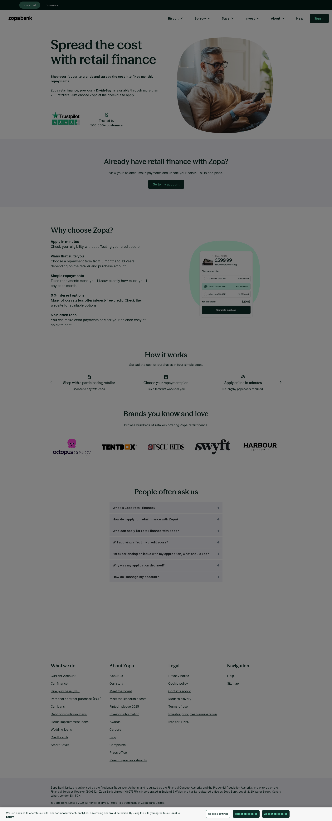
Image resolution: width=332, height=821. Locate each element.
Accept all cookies (275, 813)
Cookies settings (218, 813)
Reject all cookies (246, 813)
